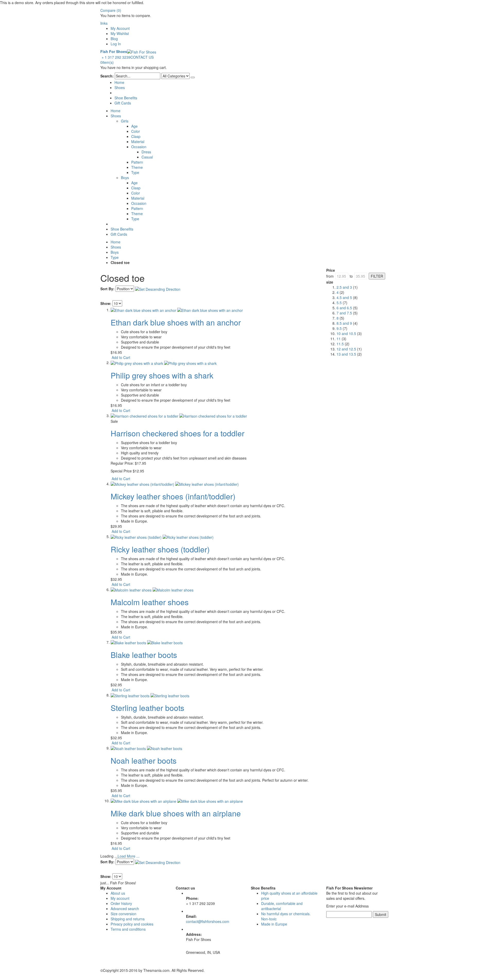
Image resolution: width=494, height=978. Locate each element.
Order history (121, 903)
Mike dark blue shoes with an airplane (176, 813)
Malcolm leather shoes (150, 601)
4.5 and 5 (344, 297)
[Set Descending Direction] (157, 288)
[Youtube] (101, 960)
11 (339, 338)
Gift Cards (122, 102)
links (104, 23)
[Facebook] (100, 960)
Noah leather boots (144, 760)
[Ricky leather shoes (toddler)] (162, 536)
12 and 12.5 (346, 348)
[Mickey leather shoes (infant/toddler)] (175, 483)
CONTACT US (142, 57)
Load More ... (128, 856)
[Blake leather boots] (147, 642)
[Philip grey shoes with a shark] (164, 362)
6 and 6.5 (344, 307)
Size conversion (123, 913)
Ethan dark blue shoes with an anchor (176, 322)
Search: (107, 75)
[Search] (193, 77)
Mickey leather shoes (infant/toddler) (173, 496)
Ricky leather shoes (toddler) (160, 549)
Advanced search (125, 908)
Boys (115, 252)
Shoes (119, 87)
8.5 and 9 (344, 323)
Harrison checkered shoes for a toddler (177, 433)
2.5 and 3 (344, 287)
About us (118, 893)
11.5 (340, 343)
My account (120, 898)
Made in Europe (274, 924)
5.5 (339, 302)
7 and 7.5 (344, 312)
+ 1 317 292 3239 (116, 57)
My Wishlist (120, 33)
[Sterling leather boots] (150, 695)
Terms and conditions (128, 929)
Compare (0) (110, 10)
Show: (105, 303)
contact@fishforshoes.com (207, 921)
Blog (114, 38)
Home (115, 241)
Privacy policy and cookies (132, 924)
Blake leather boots (144, 654)
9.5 (339, 328)
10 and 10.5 (346, 333)
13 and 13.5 (346, 354)
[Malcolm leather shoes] (152, 589)
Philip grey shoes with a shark (162, 375)
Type (115, 257)
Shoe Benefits (125, 97)
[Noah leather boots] (146, 748)
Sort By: (107, 288)
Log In (116, 43)
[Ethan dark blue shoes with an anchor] (177, 309)
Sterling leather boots (147, 707)
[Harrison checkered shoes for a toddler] (179, 415)
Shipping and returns (128, 918)
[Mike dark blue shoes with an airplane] (177, 800)
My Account (120, 28)
